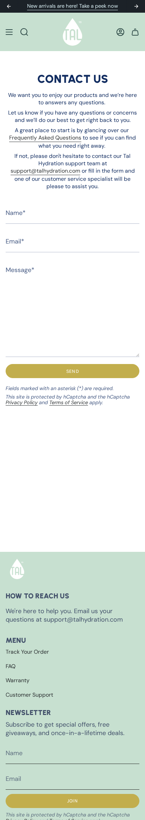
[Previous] (9, 6)
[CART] (135, 32)
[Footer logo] (17, 568)
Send (72, 371)
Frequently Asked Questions (45, 137)
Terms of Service (68, 402)
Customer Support (29, 694)
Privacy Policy (22, 402)
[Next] (136, 6)
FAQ (10, 666)
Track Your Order (27, 651)
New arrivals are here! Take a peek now (72, 6)
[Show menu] (9, 32)
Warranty (18, 680)
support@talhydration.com (45, 170)
